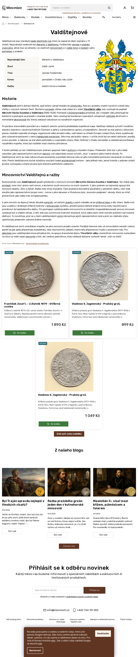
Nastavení (35, 650)
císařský (86, 44)
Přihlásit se (94, 590)
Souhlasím (103, 633)
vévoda (75, 44)
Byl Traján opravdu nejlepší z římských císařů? (23, 502)
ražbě (69, 48)
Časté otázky (126, 619)
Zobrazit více (69, 546)
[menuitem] (7, 17)
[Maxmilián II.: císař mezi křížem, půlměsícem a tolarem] (114, 482)
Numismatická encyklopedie (37, 243)
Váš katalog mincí (13, 619)
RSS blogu (60, 622)
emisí (60, 216)
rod (49, 41)
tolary (107, 202)
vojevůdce (7, 48)
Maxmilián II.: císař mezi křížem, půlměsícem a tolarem (110, 504)
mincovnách (56, 48)
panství (46, 153)
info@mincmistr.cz (58, 610)
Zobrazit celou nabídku (69, 434)
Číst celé (12, 531)
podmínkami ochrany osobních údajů (82, 597)
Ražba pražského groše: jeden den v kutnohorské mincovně (65, 504)
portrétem (7, 51)
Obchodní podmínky (35, 619)
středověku (76, 106)
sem (53, 640)
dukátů (69, 202)
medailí (84, 48)
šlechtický (42, 41)
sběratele (6, 233)
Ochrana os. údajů (56, 619)
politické (110, 116)
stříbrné (100, 202)
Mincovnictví (13, 175)
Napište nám (76, 622)
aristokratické (68, 160)
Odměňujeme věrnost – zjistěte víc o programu (81, 13)
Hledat (109, 7)
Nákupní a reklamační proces (102, 619)
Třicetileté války (92, 109)
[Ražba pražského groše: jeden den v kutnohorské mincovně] (69, 482)
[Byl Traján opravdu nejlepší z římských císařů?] (23, 482)
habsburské (42, 136)
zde (40, 643)
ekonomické (20, 119)
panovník (30, 236)
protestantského (76, 113)
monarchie (54, 136)
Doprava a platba (77, 619)
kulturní (72, 150)
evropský (49, 109)
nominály (48, 202)
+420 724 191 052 (87, 610)
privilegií (6, 185)
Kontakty (116, 17)
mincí (75, 48)
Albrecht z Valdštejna (47, 44)
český (33, 41)
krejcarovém (53, 206)
